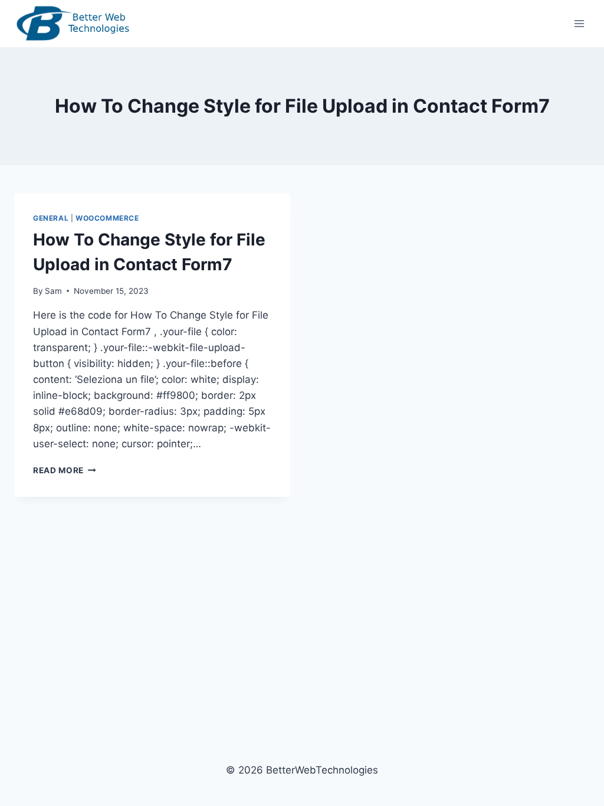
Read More (64, 470)
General (50, 218)
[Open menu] (579, 23)
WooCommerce (107, 218)
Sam (53, 291)
